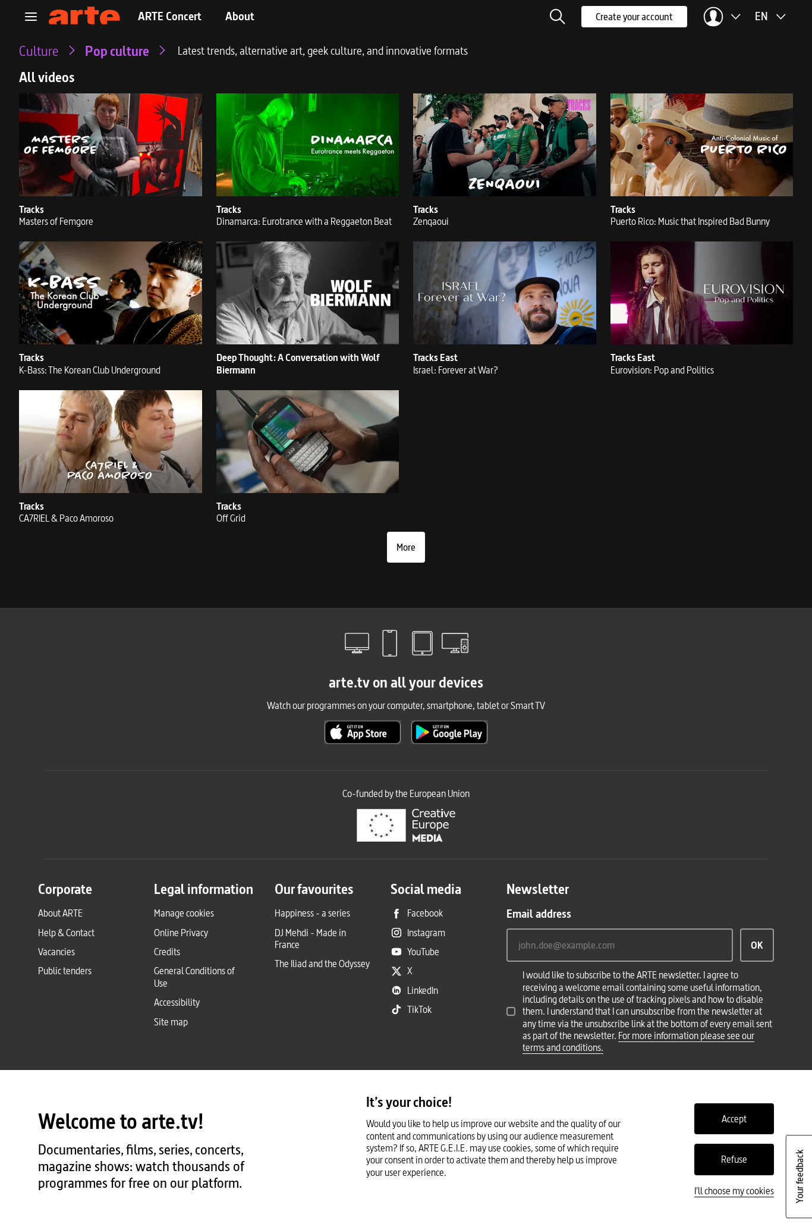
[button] (557, 16)
